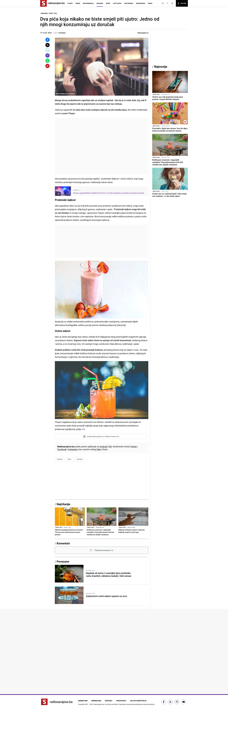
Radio (150, 3)
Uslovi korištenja (138, 701)
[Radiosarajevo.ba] (57, 702)
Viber (98, 449)
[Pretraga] (167, 3)
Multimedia (128, 3)
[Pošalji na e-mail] (47, 50)
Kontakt (108, 701)
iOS (110, 446)
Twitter (133, 446)
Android (103, 446)
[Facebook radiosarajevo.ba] (163, 702)
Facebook (61, 449)
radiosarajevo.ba (99, 704)
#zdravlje (79, 459)
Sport (108, 3)
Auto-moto (117, 3)
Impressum (96, 701)
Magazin (100, 3)
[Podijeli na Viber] (47, 55)
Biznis (78, 3)
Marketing (83, 701)
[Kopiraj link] (47, 66)
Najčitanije (63, 504)
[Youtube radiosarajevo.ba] (183, 702)
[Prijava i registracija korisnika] (173, 3)
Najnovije (160, 66)
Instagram (73, 449)
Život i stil (53, 13)
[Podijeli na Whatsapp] (47, 61)
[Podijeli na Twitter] (47, 45)
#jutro (69, 459)
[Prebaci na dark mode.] (163, 3)
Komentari (63, 543)
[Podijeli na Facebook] (47, 40)
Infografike (140, 3)
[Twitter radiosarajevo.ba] (170, 702)
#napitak (59, 459)
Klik (83, 429)
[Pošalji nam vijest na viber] (177, 702)
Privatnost (121, 701)
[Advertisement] (101, 146)
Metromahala (88, 3)
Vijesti (70, 3)
